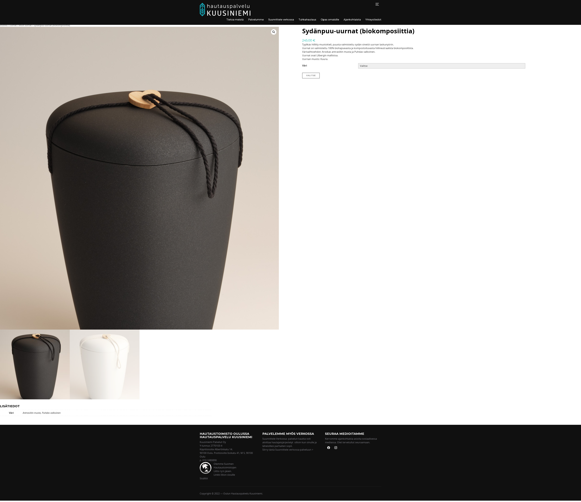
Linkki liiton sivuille (224, 474)
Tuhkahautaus (307, 19)
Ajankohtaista (352, 19)
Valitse (311, 75)
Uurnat (13, 25)
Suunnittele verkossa (281, 19)
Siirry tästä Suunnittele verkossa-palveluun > (287, 449)
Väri (304, 65)
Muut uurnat (25, 25)
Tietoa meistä (235, 19)
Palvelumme (256, 19)
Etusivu (3, 25)
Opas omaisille (330, 19)
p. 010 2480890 (208, 460)
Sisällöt (204, 478)
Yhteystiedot (373, 19)
